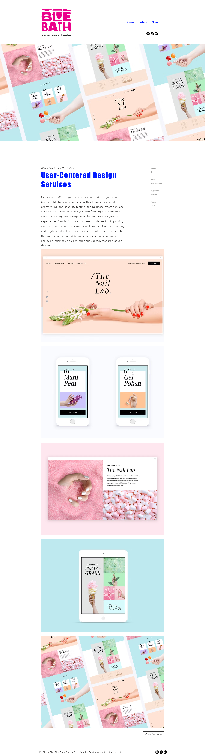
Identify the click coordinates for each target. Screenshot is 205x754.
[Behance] (148, 33)
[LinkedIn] (156, 33)
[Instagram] (152, 33)
